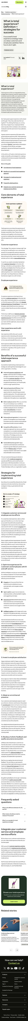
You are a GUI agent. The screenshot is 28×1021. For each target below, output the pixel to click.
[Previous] (11, 950)
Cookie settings (5, 1017)
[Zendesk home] (4, 2)
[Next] (17, 950)
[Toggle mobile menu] (25, 2)
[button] (12, 808)
